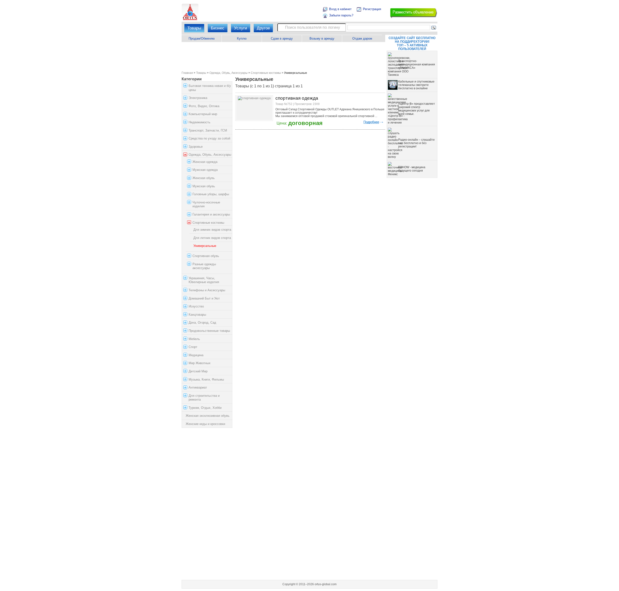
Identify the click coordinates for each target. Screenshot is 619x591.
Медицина (196, 355)
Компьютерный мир (203, 114)
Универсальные (204, 246)
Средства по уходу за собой (209, 138)
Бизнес (217, 28)
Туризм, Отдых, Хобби (205, 408)
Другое (263, 28)
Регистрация (372, 9)
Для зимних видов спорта (212, 229)
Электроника (198, 98)
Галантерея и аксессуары (211, 214)
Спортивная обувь (205, 256)
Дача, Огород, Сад (202, 322)
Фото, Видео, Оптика (204, 106)
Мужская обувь (203, 186)
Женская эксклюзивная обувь (207, 416)
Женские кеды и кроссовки (205, 424)
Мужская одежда (205, 170)
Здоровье (196, 146)
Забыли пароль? (341, 15)
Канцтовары (197, 314)
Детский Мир (198, 371)
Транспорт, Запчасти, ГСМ (208, 130)
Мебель (194, 339)
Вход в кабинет (340, 9)
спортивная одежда (296, 98)
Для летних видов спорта (212, 238)
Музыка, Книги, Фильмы (206, 379)
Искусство (196, 306)
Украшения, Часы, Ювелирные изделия (204, 280)
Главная (187, 72)
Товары (194, 28)
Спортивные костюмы (266, 72)
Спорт (193, 347)
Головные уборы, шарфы (210, 194)
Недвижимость (199, 122)
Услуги (240, 28)
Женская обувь (203, 178)
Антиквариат (198, 387)
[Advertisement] (283, 56)
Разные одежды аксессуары (204, 266)
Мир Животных (200, 363)
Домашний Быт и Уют (204, 298)
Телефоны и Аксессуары (207, 290)
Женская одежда (204, 162)
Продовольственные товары (209, 331)
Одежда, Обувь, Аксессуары (228, 72)
